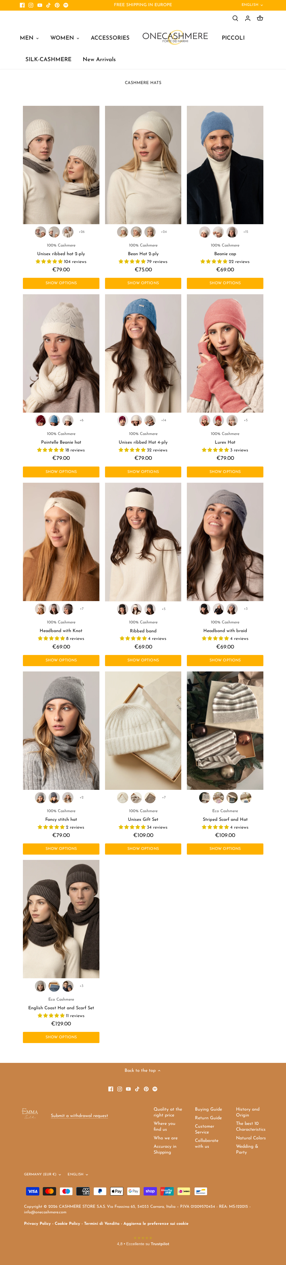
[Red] (218, 420)
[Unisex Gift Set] (143, 730)
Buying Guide (208, 1109)
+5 (246, 420)
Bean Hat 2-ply (143, 249)
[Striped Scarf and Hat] (225, 730)
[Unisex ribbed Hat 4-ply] (143, 353)
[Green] (232, 797)
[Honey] (54, 232)
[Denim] (54, 420)
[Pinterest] (57, 5)
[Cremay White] (136, 609)
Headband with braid (225, 626)
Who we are (166, 1138)
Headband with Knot (61, 626)
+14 (163, 420)
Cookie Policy (67, 1224)
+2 (82, 797)
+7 (82, 609)
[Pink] (204, 420)
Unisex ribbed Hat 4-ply (143, 438)
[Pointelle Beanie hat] (61, 353)
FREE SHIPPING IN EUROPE (143, 5)
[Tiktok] (48, 5)
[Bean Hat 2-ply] (143, 165)
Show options (61, 283)
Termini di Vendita (102, 1224)
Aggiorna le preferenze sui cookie (156, 1224)
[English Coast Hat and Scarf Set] (61, 919)
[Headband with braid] (225, 542)
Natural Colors (251, 1138)
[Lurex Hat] (225, 353)
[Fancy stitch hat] (61, 730)
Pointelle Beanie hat (61, 438)
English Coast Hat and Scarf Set (61, 1004)
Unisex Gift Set (143, 815)
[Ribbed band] (143, 542)
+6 (82, 420)
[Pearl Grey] (232, 608)
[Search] (235, 18)
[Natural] (67, 608)
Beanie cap (225, 249)
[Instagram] (30, 5)
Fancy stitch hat (61, 815)
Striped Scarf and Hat (225, 815)
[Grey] (40, 797)
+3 (246, 609)
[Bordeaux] (40, 420)
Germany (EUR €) (40, 1174)
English (250, 5)
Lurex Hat (225, 438)
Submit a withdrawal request (79, 1116)
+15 (245, 232)
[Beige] (232, 232)
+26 (82, 232)
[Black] (122, 609)
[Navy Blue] (54, 797)
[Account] (248, 18)
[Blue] (245, 797)
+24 (164, 232)
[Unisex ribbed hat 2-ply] (61, 165)
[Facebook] (22, 5)
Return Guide (208, 1118)
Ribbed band (143, 626)
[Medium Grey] (150, 609)
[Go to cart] (260, 18)
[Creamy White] (40, 232)
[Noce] (150, 797)
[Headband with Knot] (61, 542)
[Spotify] (65, 5)
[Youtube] (39, 5)
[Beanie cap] (225, 165)
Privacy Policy (37, 1224)
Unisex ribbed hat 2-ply (61, 249)
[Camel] (67, 232)
